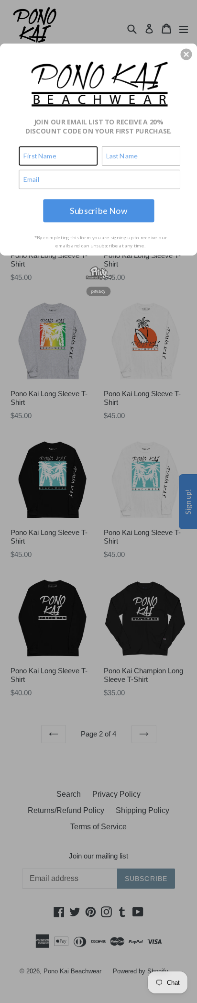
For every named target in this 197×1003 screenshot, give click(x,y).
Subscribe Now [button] (98, 210)
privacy (98, 291)
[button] (186, 54)
